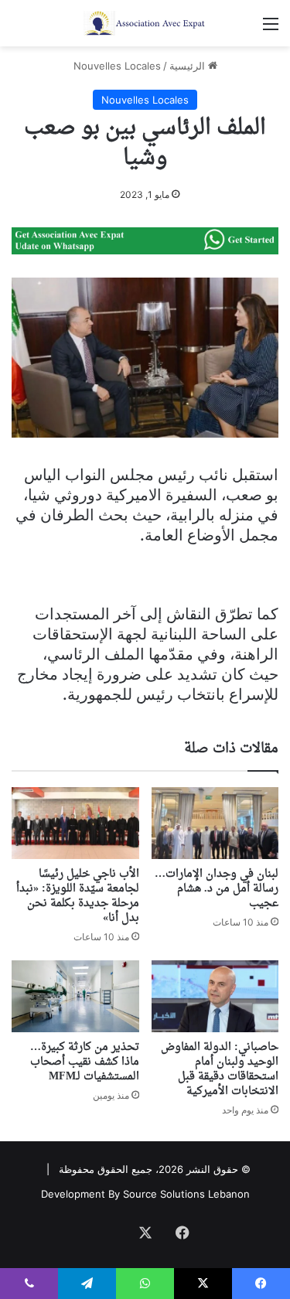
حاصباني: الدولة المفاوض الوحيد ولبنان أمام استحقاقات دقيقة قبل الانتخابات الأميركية (219, 1069)
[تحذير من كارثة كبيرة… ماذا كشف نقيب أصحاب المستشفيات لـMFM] (75, 996)
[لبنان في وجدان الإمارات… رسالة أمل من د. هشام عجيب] (215, 823)
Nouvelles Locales (117, 66)
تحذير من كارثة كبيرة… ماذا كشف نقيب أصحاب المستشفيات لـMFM (84, 1062)
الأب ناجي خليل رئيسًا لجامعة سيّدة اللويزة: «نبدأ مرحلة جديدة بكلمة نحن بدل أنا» (77, 896)
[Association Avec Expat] (145, 23)
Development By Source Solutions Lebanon (145, 1194)
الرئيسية (188, 66)
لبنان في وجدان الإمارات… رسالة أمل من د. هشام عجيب (216, 889)
